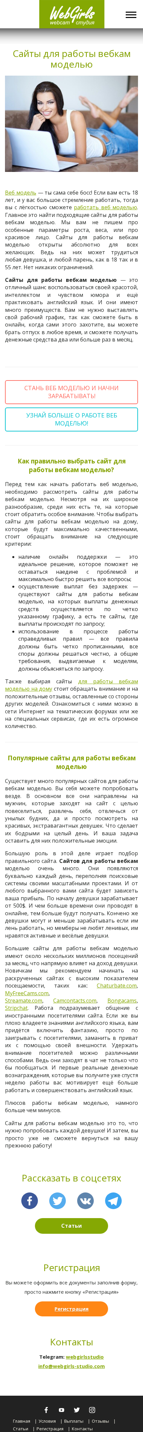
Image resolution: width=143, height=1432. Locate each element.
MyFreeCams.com (27, 993)
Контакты (82, 1429)
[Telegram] (113, 1200)
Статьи (71, 1225)
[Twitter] (57, 1200)
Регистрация (71, 1308)
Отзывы (100, 1421)
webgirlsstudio (85, 1356)
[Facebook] (29, 1200)
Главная (21, 1421)
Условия (47, 1421)
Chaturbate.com (117, 985)
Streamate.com (23, 1000)
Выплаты (73, 1421)
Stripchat (16, 1008)
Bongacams (122, 1000)
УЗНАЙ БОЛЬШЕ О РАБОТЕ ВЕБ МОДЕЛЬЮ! (71, 419)
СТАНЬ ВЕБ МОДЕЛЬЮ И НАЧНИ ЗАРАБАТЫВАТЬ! (71, 392)
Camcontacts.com (74, 1000)
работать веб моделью (105, 207)
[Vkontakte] (85, 1200)
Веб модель (20, 192)
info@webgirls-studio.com (71, 1366)
